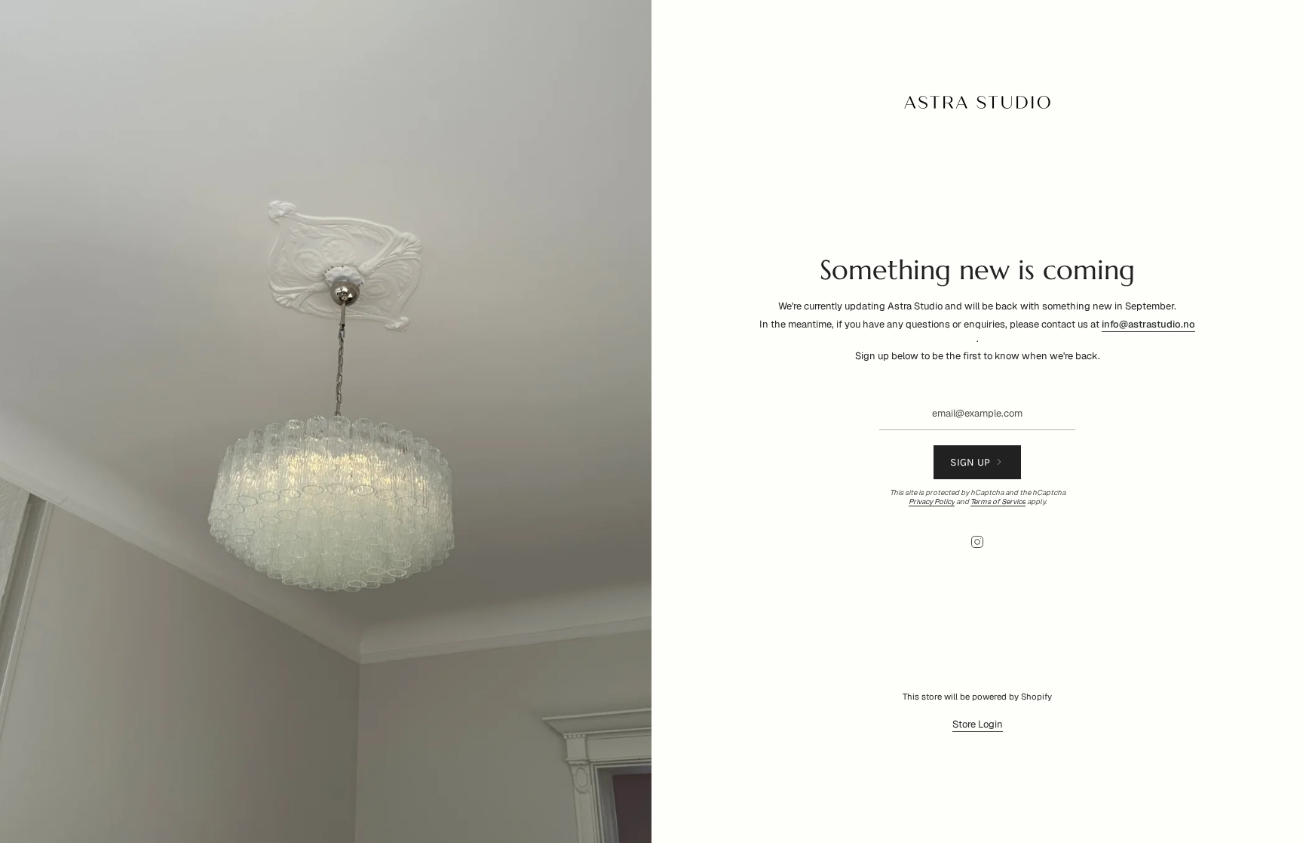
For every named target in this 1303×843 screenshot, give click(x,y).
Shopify (1036, 696)
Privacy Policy (932, 501)
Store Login (977, 724)
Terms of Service (998, 501)
